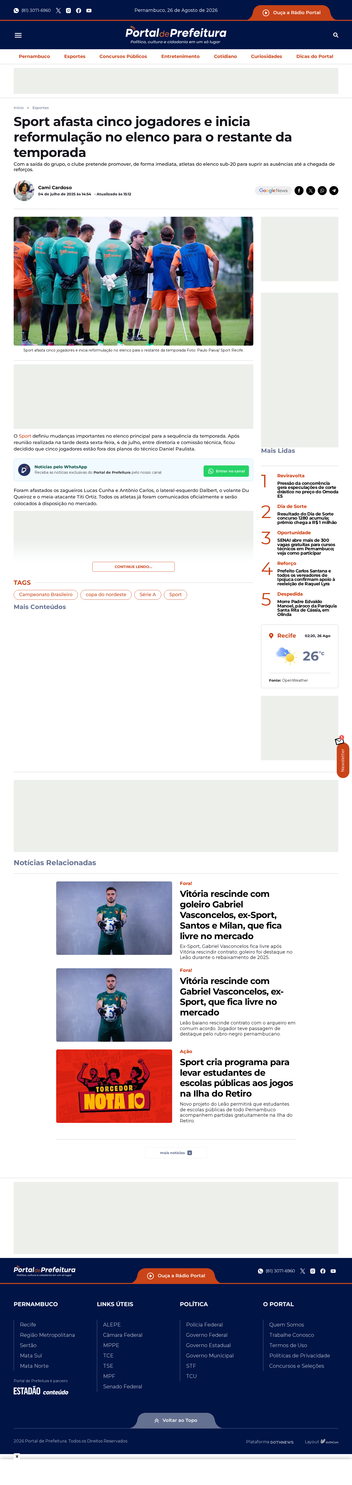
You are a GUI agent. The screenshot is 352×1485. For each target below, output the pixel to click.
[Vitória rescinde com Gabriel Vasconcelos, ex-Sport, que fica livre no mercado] (114, 1005)
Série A (148, 594)
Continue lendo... (133, 566)
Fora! (186, 883)
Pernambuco (34, 56)
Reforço (286, 563)
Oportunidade (294, 533)
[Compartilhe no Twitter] (310, 190)
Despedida (290, 594)
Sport (25, 436)
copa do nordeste (106, 594)
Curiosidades (266, 56)
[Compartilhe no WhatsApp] (322, 190)
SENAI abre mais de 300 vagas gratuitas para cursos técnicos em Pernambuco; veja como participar (306, 546)
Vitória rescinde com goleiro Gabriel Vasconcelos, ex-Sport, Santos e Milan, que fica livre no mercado (231, 915)
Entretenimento (180, 56)
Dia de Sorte (292, 506)
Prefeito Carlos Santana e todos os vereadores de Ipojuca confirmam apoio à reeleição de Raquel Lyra (306, 577)
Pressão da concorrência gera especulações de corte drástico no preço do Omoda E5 (307, 489)
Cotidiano (225, 56)
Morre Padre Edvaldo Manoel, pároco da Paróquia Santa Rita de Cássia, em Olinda (307, 608)
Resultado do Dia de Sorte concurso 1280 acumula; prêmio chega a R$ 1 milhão (307, 518)
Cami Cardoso (55, 187)
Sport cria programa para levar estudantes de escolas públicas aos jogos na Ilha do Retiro (236, 1078)
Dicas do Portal (314, 56)
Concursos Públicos (123, 56)
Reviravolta (291, 476)
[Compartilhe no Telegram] (333, 190)
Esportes (75, 56)
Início (19, 108)
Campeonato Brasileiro (45, 594)
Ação (186, 1051)
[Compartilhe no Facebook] (299, 190)
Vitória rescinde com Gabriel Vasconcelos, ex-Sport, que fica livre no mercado (231, 997)
